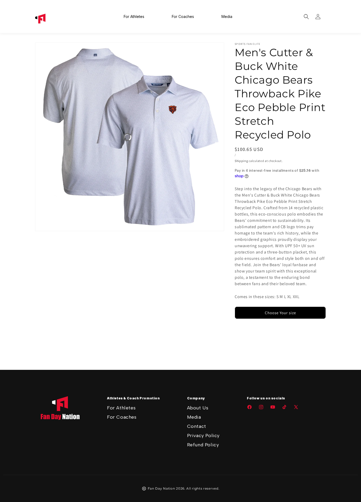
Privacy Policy (203, 435)
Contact (196, 426)
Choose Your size (280, 312)
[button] (306, 16)
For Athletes (121, 408)
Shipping (241, 161)
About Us (198, 408)
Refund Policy (203, 445)
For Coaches (122, 417)
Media (194, 417)
